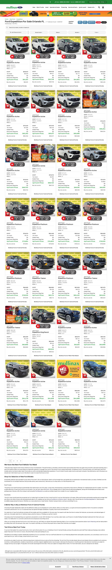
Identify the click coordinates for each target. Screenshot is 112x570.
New (34, 7)
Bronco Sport (63, 499)
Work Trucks (40, 7)
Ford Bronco (54, 499)
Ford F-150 (49, 489)
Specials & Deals (55, 7)
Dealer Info (91, 7)
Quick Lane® (82, 7)
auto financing (92, 521)
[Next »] (20, 461)
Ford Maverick (39, 491)
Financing (64, 7)
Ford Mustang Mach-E (90, 499)
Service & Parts (72, 7)
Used (46, 7)
